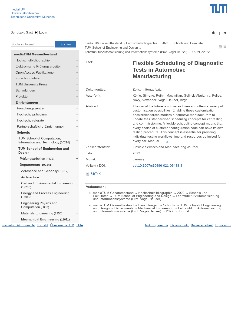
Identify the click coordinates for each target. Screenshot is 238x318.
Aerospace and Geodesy (44, 171)
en (225, 32)
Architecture (30, 177)
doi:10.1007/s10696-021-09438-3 (157, 165)
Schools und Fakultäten (188, 43)
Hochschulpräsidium (32, 114)
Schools (23, 132)
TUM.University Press (31, 84)
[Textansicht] (225, 46)
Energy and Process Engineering (45, 194)
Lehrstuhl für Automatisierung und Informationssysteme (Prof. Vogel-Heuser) (136, 52)
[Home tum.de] (218, 8)
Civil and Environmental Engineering (47, 185)
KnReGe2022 (201, 52)
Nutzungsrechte (156, 225)
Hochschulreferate (30, 120)
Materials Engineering (41, 213)
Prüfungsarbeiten (37, 158)
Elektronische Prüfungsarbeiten (39, 66)
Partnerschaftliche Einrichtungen (41, 126)
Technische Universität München (33, 17)
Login (43, 32)
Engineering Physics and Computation (39, 205)
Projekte (22, 96)
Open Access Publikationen (36, 72)
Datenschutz (179, 225)
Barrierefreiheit (202, 225)
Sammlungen (25, 90)
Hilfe (79, 225)
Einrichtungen (27, 102)
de (214, 32)
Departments (36, 164)
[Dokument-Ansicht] (220, 46)
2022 (165, 43)
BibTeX (95, 174)
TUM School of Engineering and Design (43, 150)
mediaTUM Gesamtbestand (35, 54)
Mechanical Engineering (45, 219)
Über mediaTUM (62, 225)
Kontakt (42, 225)
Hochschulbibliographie (33, 60)
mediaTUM (18, 9)
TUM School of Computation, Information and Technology (44, 140)
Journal (183, 211)
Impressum (223, 225)
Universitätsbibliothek (25, 13)
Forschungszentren (31, 108)
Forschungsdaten (28, 78)
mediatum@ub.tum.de (18, 225)
